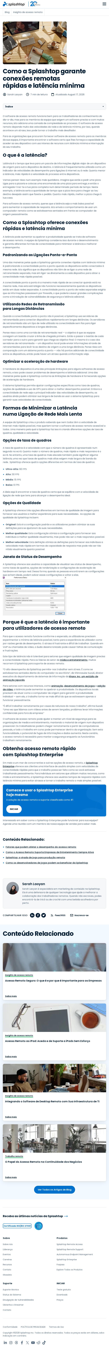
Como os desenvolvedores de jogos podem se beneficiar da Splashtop (47, 862)
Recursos (7, 1264)
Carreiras (7, 1259)
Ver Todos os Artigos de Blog (54, 1189)
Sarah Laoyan (14, 94)
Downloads (62, 1294)
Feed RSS (60, 915)
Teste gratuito (64, 1289)
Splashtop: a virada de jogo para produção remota (35, 857)
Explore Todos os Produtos (69, 1269)
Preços (60, 1299)
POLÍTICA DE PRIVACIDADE (33, 1326)
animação (57, 686)
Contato (7, 1269)
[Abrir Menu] (104, 4)
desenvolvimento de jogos (79, 686)
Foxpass (60, 1264)
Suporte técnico (11, 1289)
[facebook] (38, 915)
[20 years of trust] (33, 4)
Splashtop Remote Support (70, 1249)
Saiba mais (11, 996)
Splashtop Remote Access (70, 1244)
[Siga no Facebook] (21, 1342)
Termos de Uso (56, 1326)
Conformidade (10, 1326)
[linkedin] (32, 915)
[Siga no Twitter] (27, 1342)
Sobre (6, 1238)
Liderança (7, 1249)
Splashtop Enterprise (67, 1259)
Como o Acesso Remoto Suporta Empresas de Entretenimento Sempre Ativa (50, 852)
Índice (9, 106)
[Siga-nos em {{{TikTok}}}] (44, 1342)
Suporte (7, 1283)
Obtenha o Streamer (13, 1304)
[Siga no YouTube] (33, 1342)
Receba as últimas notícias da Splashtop (33, 1216)
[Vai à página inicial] (14, 4)
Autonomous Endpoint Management (75, 1254)
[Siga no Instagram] (10, 1342)
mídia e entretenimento (73, 660)
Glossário (7, 1274)
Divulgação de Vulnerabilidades (18, 1299)
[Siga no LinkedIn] (5, 1342)
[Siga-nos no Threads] (16, 1342)
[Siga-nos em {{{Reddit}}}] (38, 1342)
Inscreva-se (82, 915)
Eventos (7, 1254)
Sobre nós (8, 1244)
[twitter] (43, 915)
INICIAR (14, 809)
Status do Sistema (12, 1294)
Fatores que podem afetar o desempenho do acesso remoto (41, 847)
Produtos (62, 1238)
